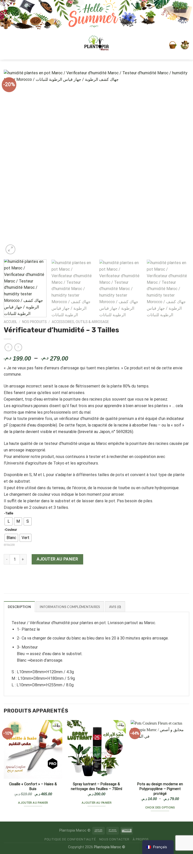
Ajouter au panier (57, 559)
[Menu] (11, 44)
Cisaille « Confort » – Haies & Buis (33, 786)
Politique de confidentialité (70, 839)
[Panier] (173, 45)
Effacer (9, 545)
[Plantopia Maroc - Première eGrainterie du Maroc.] (96, 45)
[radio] (8, 521)
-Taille (8, 513)
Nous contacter (114, 839)
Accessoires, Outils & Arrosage (80, 322)
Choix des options (160, 807)
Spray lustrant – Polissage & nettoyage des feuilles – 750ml (96, 786)
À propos (141, 839)
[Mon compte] (184, 45)
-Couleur (10, 529)
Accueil (10, 322)
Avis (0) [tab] (115, 607)
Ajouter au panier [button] (33, 802)
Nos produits (34, 322)
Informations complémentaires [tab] (70, 607)
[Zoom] (10, 249)
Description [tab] (19, 607)
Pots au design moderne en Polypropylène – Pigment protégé (160, 789)
